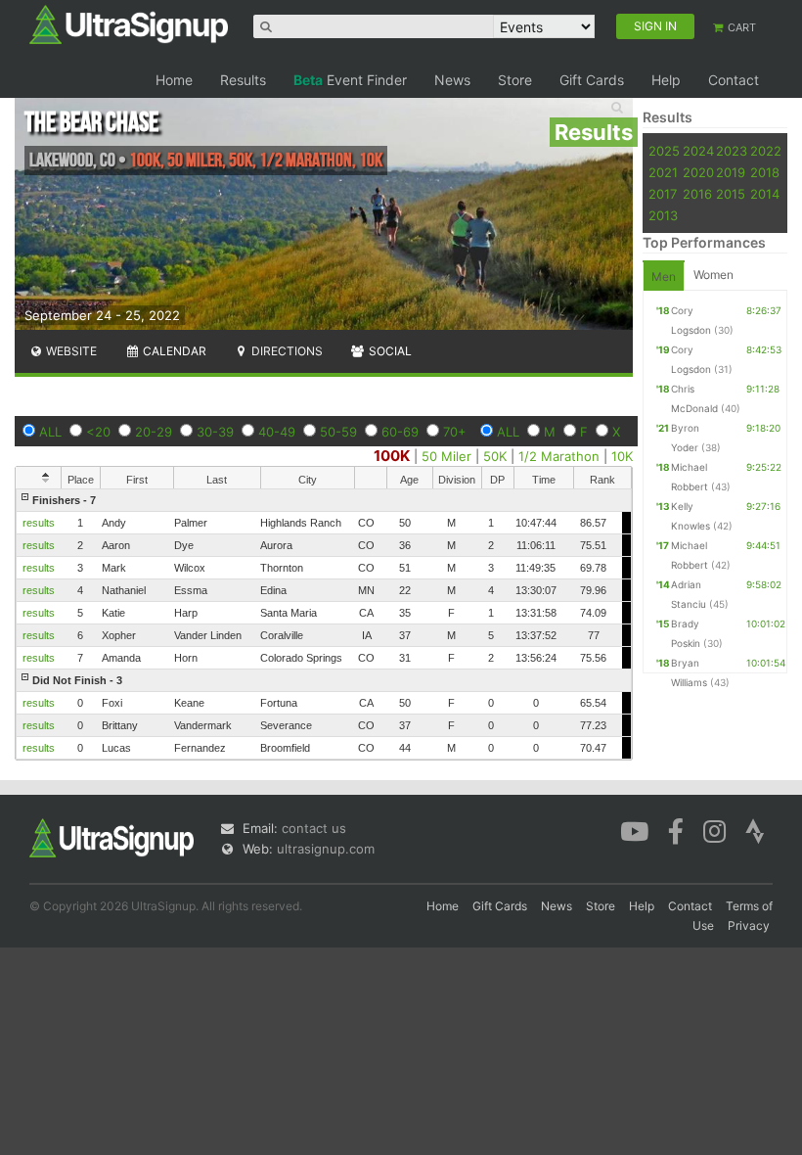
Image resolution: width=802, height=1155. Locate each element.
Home (174, 79)
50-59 (338, 431)
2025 (664, 151)
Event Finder (350, 79)
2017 (662, 194)
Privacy (749, 925)
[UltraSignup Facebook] (675, 830)
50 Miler (446, 456)
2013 (663, 215)
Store (515, 79)
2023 (731, 151)
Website (70, 351)
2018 (765, 172)
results (38, 523)
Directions (285, 351)
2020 (698, 172)
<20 (98, 431)
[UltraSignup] (128, 23)
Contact (733, 79)
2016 (697, 194)
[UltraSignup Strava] (755, 830)
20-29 (153, 431)
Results (243, 79)
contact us (314, 828)
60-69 (400, 431)
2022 (765, 151)
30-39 (215, 431)
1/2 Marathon (559, 456)
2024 (698, 151)
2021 (663, 172)
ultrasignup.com (326, 848)
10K (622, 456)
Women (713, 274)
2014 (765, 194)
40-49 (276, 431)
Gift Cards (591, 79)
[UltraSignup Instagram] (714, 830)
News (452, 79)
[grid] (324, 624)
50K (495, 456)
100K (392, 455)
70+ (455, 431)
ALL (50, 431)
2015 (730, 194)
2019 (730, 172)
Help (666, 79)
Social (389, 351)
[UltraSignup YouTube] (634, 830)
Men (663, 276)
